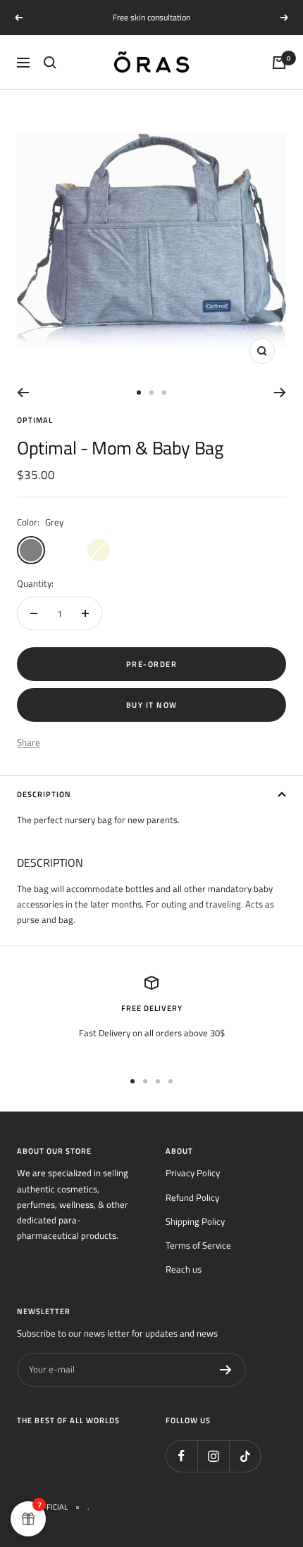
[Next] (280, 392)
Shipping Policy (195, 1221)
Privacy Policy (193, 1173)
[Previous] (23, 392)
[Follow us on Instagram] (213, 1456)
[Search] (50, 62)
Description (44, 794)
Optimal (35, 420)
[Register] (226, 1370)
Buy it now (152, 705)
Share (28, 742)
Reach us (184, 1269)
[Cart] (279, 62)
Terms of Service (198, 1245)
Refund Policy (192, 1197)
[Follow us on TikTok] (245, 1456)
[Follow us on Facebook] (181, 1456)
